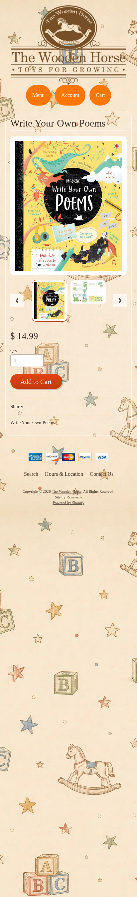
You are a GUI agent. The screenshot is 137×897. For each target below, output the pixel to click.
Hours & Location (64, 474)
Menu (38, 95)
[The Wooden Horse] (68, 81)
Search (31, 474)
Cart (100, 95)
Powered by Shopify (68, 503)
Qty (13, 350)
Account (70, 95)
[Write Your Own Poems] (49, 301)
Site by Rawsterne (68, 497)
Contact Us (101, 474)
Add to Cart (36, 381)
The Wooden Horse (66, 491)
